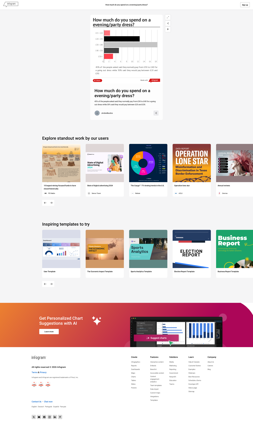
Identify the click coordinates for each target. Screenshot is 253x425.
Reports (134, 366)
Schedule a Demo (194, 380)
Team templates (156, 385)
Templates (154, 400)
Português (48, 407)
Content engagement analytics (154, 379)
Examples (191, 369)
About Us (211, 362)
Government (173, 373)
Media (171, 362)
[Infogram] (10, 5)
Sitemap (191, 391)
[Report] (167, 29)
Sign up (245, 5)
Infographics (135, 362)
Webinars (191, 373)
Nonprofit (172, 377)
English (34, 407)
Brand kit (153, 369)
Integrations (154, 396)
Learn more (49, 332)
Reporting (172, 369)
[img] (107, 33)
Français (63, 407)
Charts (133, 377)
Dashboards (135, 369)
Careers (210, 366)
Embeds (153, 366)
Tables (133, 380)
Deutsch (41, 407)
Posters (134, 388)
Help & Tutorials (194, 362)
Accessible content (157, 373)
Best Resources (194, 377)
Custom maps (155, 393)
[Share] (167, 23)
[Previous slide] (45, 202)
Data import (154, 389)
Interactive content (156, 362)
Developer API (193, 384)
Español (56, 407)
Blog (209, 369)
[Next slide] (51, 202)
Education (172, 380)
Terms (35, 372)
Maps (133, 373)
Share (98, 80)
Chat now (48, 401)
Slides (133, 384)
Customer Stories (194, 366)
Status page (192, 388)
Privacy (43, 372)
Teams (171, 384)
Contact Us (36, 401)
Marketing (172, 366)
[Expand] (167, 17)
